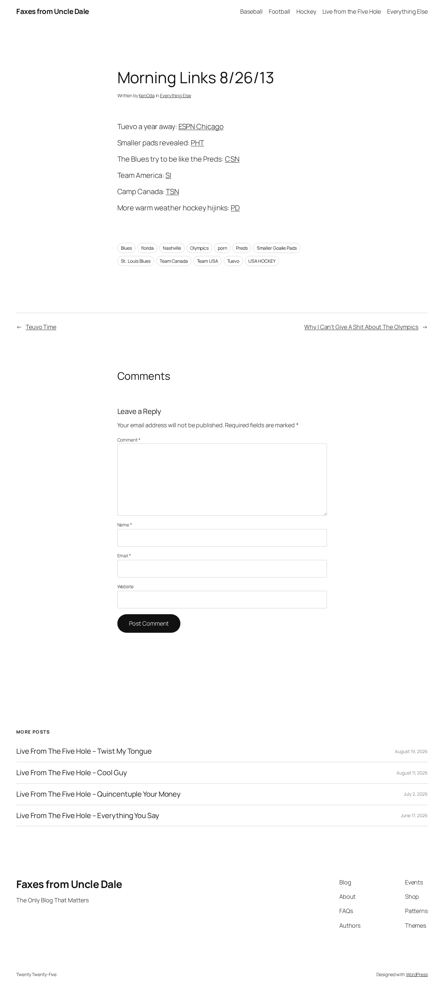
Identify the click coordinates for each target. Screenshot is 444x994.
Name (124, 525)
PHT (197, 143)
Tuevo (233, 261)
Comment (128, 440)
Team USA (207, 261)
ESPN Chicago (201, 126)
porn (222, 248)
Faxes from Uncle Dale (52, 11)
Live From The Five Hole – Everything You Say (87, 816)
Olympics (199, 248)
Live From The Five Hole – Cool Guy (71, 773)
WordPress (417, 974)
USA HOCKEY (262, 261)
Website (125, 586)
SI (168, 175)
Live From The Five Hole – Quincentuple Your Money (98, 794)
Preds (242, 248)
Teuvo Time (41, 327)
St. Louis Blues (136, 261)
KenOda (146, 95)
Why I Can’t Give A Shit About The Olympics (361, 327)
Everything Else (175, 95)
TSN (172, 191)
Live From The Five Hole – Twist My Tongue (84, 751)
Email (124, 555)
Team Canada (174, 261)
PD (235, 208)
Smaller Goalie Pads (277, 248)
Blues (126, 248)
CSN (232, 159)
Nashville (172, 248)
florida (147, 248)
